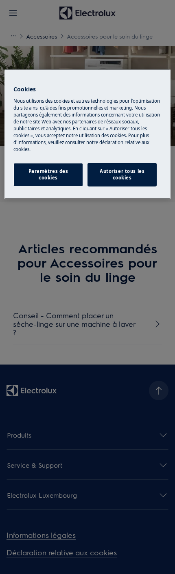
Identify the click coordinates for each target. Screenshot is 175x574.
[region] (87, 134)
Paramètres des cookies (48, 174)
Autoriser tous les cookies (122, 174)
